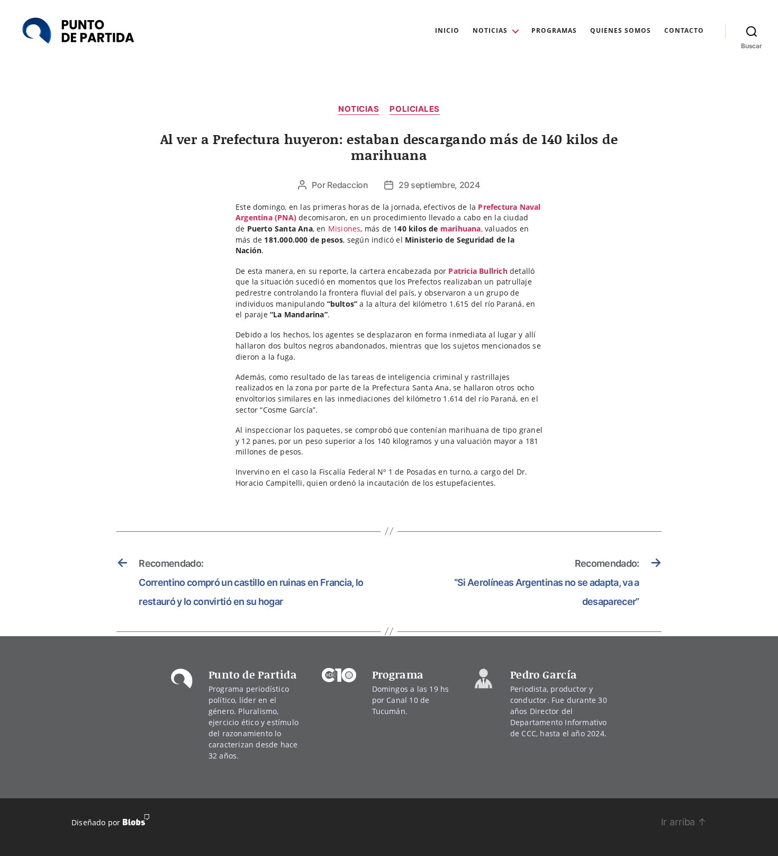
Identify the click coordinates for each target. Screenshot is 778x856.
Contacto (684, 30)
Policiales (415, 109)
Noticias (490, 30)
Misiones (344, 229)
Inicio (447, 30)
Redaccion (347, 185)
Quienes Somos (620, 30)
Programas (554, 30)
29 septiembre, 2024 (439, 185)
